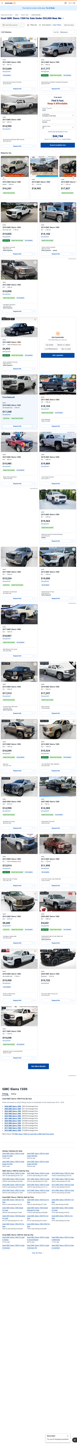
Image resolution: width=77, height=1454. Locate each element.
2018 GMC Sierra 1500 (13, 1126)
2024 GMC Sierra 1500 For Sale (13, 1185)
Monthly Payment (47, 108)
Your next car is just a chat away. (38, 8)
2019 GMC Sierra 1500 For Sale (38, 1190)
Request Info (17, 89)
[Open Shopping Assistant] (74, 1440)
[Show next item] (34, 384)
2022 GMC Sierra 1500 (13, 1116)
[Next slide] (73, 178)
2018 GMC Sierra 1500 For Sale (63, 1173)
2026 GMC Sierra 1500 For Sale (13, 1173)
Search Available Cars (58, 145)
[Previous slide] (4, 178)
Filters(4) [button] (33, 25)
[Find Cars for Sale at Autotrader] (10, 3)
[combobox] (13, 25)
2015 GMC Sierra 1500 (13, 1130)
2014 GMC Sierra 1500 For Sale (63, 1190)
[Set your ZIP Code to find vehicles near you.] (63, 18)
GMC (16, 15)
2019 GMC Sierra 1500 (13, 1123)
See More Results (38, 1066)
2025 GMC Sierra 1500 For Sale (13, 1179)
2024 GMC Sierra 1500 (13, 1111)
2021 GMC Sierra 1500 (13, 1118)
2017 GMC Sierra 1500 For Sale (63, 1179)
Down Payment (46, 120)
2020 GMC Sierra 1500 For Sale (38, 1185)
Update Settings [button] (66, 139)
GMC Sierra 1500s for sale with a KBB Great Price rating (34, 1134)
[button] (65, 3)
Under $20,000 (36, 15)
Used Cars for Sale (6, 15)
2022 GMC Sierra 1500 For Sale (38, 1173)
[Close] (67, 1436)
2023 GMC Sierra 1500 (13, 1114)
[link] (7, 75)
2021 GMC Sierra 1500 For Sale (38, 1179)
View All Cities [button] (37, 1253)
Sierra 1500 (24, 15)
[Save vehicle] (35, 39)
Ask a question (57, 355)
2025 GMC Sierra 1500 (13, 1109)
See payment (7, 71)
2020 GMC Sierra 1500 (13, 1121)
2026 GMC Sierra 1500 (13, 1106)
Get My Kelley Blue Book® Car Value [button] (57, 131)
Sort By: (56, 32)
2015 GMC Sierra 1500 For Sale (63, 1185)
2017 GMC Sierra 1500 (13, 1128)
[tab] (5, 1094)
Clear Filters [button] (57, 25)
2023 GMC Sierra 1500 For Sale (13, 1190)
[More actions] (34, 88)
